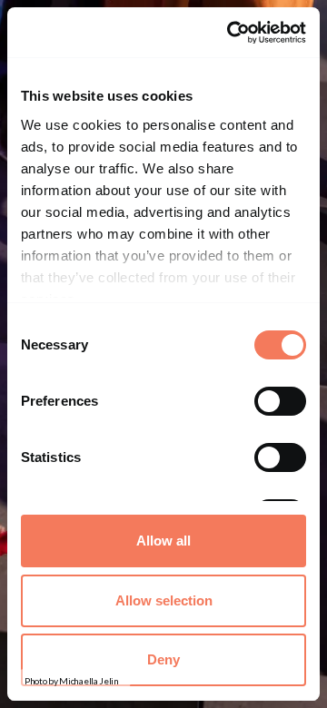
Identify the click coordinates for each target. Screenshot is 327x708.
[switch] (280, 401)
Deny (163, 659)
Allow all (163, 540)
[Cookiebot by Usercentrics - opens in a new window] (231, 32)
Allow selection (164, 600)
